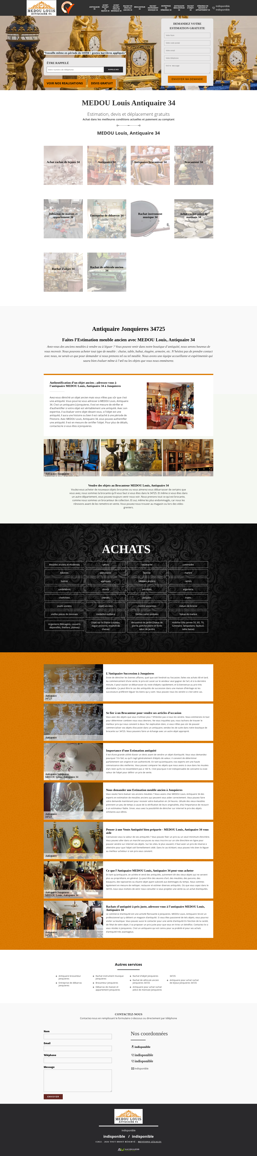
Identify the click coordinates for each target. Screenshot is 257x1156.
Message (49, 1067)
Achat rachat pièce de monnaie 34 (116, 8)
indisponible (223, 6)
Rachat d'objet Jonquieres (145, 976)
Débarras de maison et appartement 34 (203, 8)
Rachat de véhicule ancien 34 (127, 8)
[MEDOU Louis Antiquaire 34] (44, 8)
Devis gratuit (102, 83)
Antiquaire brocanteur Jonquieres (70, 977)
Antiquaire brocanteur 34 (179, 8)
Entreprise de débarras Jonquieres (70, 984)
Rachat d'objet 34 (190, 8)
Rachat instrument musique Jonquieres (110, 977)
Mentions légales (150, 1142)
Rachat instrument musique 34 (153, 8)
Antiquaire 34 (94, 8)
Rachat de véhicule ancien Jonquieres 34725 (146, 981)
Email (47, 1043)
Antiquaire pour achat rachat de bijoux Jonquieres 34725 (184, 981)
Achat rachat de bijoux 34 (105, 8)
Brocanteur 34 (139, 8)
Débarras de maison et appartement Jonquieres (108, 988)
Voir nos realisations (65, 83)
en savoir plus (63, 184)
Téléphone (50, 1055)
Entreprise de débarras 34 (166, 8)
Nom (47, 1031)
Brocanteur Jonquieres (107, 983)
